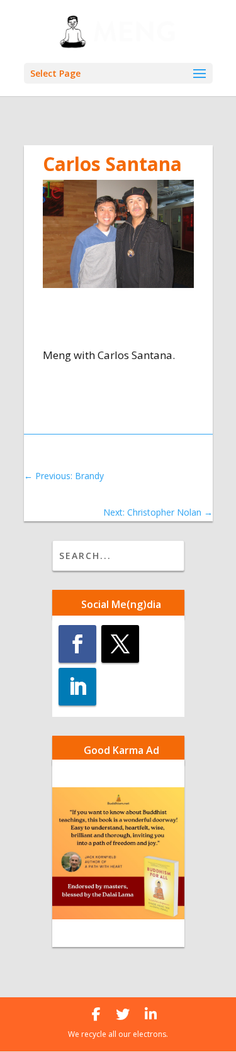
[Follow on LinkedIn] (77, 687)
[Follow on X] (120, 644)
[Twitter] (123, 1014)
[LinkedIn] (151, 1014)
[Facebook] (96, 1014)
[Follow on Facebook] (77, 644)
